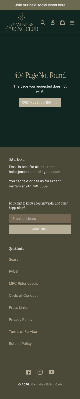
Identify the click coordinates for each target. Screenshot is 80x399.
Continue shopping (36, 102)
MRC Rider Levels (23, 283)
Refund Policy (20, 343)
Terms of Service (23, 331)
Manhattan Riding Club (46, 384)
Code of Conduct (23, 295)
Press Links (18, 307)
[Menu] (72, 22)
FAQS (13, 271)
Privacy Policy (20, 319)
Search (14, 259)
